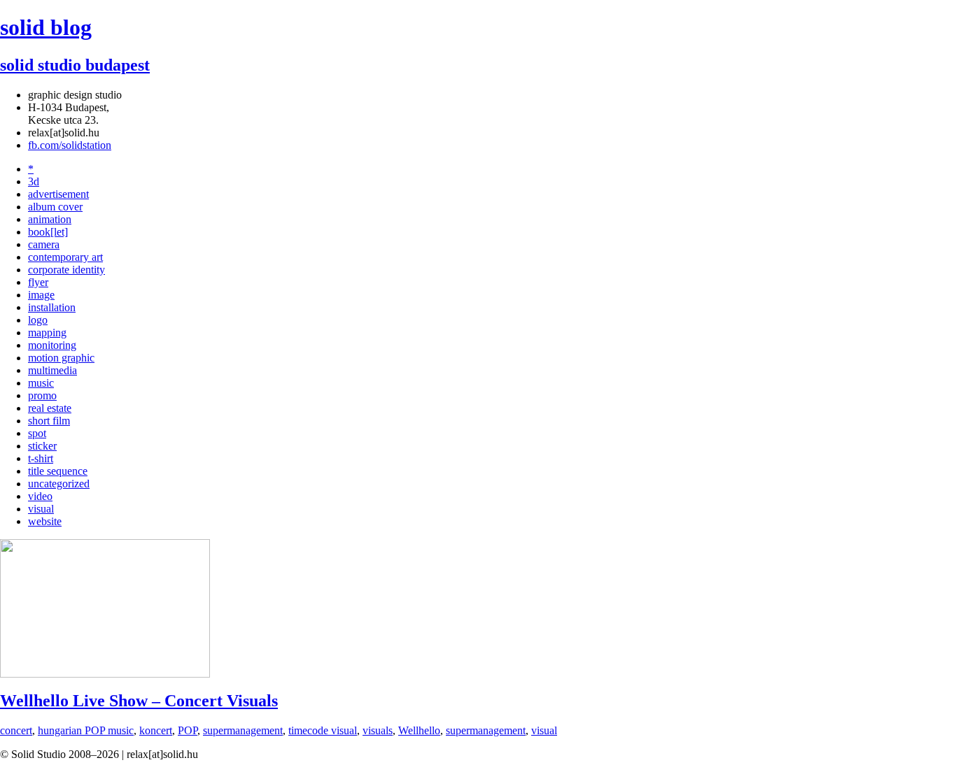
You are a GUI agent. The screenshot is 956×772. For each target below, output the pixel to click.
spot (37, 433)
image (41, 295)
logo (38, 320)
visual (41, 509)
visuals (378, 730)
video (40, 496)
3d (33, 181)
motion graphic (61, 358)
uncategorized (59, 483)
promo (42, 395)
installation (52, 307)
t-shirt (40, 458)
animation (49, 219)
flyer (38, 282)
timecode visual (322, 730)
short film (49, 421)
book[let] (48, 232)
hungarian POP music (86, 730)
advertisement (58, 194)
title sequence (57, 471)
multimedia (52, 370)
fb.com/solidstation (69, 145)
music (41, 383)
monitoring (52, 345)
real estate (49, 408)
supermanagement (243, 730)
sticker (42, 446)
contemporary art (65, 257)
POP (187, 730)
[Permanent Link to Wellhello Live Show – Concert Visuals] (105, 674)
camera (43, 244)
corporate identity (66, 270)
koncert (155, 730)
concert (16, 730)
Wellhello (419, 730)
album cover (55, 207)
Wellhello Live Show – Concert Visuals (139, 701)
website (45, 521)
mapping (47, 332)
